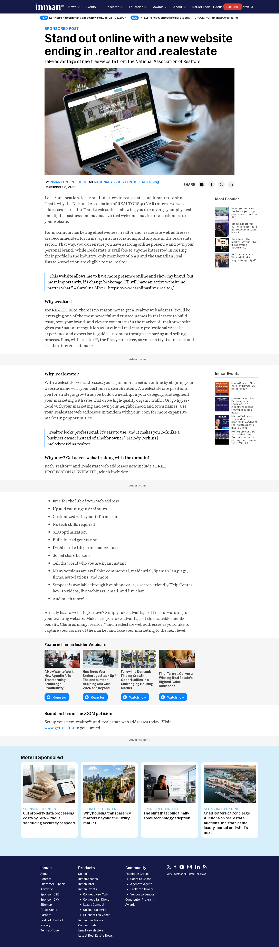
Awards (158, 7)
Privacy (45, 925)
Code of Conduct (51, 920)
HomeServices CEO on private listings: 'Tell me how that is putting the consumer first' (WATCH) (244, 437)
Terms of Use (49, 930)
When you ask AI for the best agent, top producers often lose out (244, 212)
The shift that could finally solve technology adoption (167, 815)
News (72, 7)
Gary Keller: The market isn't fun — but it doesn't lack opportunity (244, 243)
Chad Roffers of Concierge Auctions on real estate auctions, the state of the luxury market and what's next (227, 823)
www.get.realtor (60, 728)
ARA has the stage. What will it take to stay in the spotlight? (244, 257)
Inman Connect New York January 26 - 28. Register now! (243, 386)
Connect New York (95, 894)
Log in (217, 6)
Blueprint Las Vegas (96, 915)
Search (244, 7)
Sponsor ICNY (49, 899)
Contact (45, 879)
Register (59, 697)
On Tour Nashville (94, 909)
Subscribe (233, 6)
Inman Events (87, 889)
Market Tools (201, 7)
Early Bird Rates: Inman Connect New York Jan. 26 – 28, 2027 (87, 17)
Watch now (137, 697)
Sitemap (46, 904)
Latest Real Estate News (95, 935)
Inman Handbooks (90, 920)
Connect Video (88, 925)
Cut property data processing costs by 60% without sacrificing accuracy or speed (49, 818)
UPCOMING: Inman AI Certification (217, 17)
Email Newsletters (91, 930)
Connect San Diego (96, 899)
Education (136, 7)
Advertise (47, 889)
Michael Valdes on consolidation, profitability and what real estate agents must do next (244, 422)
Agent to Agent (141, 884)
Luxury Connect (93, 904)
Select (82, 873)
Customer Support (53, 884)
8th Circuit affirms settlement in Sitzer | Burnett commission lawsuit (244, 228)
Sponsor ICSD (49, 894)
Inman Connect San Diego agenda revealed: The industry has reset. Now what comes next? (242, 405)
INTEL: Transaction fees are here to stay (165, 17)
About (177, 7)
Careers (45, 915)
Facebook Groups (137, 873)
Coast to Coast (140, 879)
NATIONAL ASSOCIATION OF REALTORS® (125, 182)
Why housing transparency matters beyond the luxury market (107, 818)
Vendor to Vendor (142, 894)
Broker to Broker (141, 889)
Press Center (49, 909)
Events (91, 7)
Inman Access (88, 879)
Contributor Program (139, 899)
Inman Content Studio (69, 182)
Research (112, 7)
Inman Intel (86, 884)
